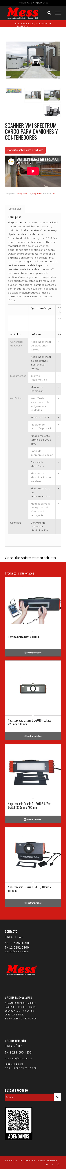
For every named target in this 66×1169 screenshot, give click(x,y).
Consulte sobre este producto (25, 149)
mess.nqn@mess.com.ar (18, 1058)
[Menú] (56, 13)
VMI (54, 193)
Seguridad (37, 193)
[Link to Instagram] (58, 1164)
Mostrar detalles (33, 652)
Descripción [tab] (15, 209)
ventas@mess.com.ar (17, 951)
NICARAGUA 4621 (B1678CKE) (20, 1003)
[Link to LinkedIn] (47, 1164)
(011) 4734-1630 (29, 2)
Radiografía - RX (23, 193)
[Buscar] (47, 13)
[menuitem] (47, 13)
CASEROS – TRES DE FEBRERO (20, 1007)
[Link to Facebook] (53, 1164)
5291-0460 (43, 2)
